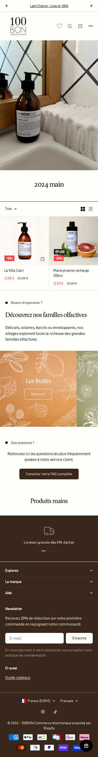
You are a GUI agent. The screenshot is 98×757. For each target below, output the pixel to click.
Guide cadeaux (17, 677)
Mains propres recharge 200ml (71, 273)
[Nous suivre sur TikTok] (55, 712)
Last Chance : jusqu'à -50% (49, 6)
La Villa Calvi (14, 271)
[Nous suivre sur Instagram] (43, 712)
